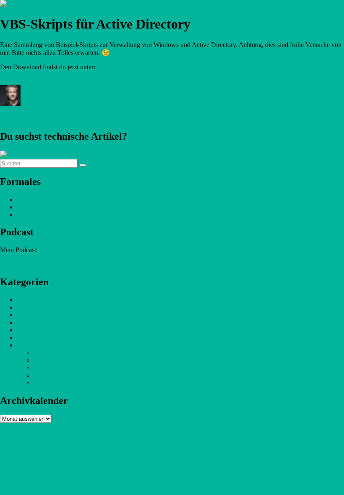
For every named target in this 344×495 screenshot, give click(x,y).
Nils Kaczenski (41, 103)
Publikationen (35, 345)
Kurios (26, 329)
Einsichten (30, 322)
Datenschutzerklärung (46, 199)
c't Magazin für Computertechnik (77, 360)
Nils (22, 337)
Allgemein (30, 299)
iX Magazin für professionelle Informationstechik (99, 382)
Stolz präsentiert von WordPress (164, 426)
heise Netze (49, 367)
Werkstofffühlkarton (26, 264)
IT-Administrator (56, 375)
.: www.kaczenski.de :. (30, 426)
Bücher (43, 352)
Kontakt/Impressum (43, 207)
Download (167, 103)
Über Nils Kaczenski (44, 214)
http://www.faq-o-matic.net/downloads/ (149, 66)
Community (32, 307)
